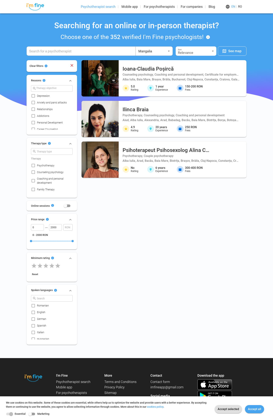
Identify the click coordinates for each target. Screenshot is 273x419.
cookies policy (155, 406)
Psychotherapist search (98, 7)
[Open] (168, 51)
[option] (53, 95)
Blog (212, 7)
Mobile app (129, 7)
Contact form (160, 382)
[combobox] (154, 51)
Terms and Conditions (120, 382)
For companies (192, 7)
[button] (196, 51)
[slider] (31, 241)
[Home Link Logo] (33, 378)
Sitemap (110, 393)
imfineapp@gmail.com (166, 387)
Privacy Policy (114, 387)
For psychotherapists (159, 7)
